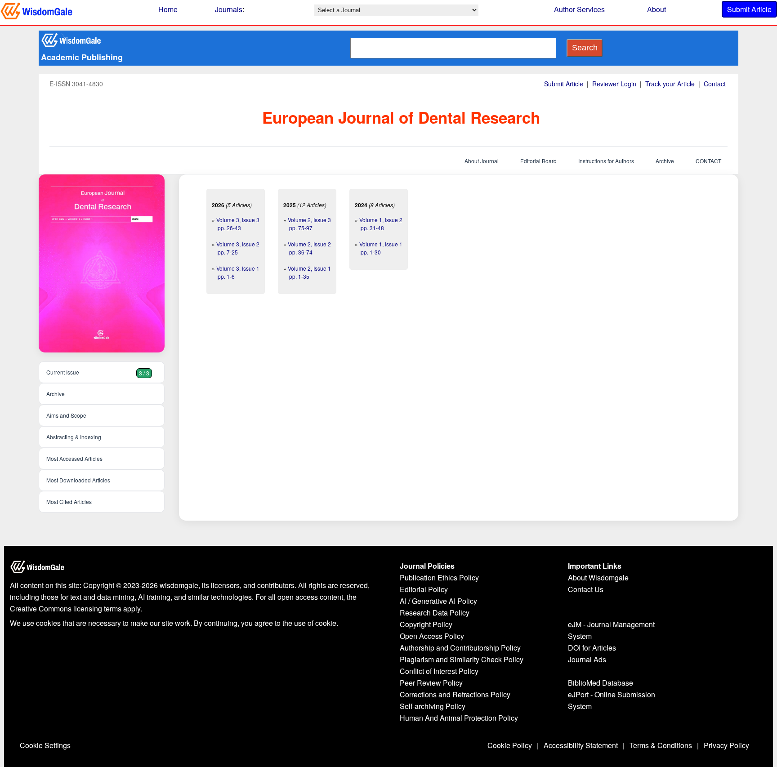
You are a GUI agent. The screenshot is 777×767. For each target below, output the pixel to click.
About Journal (481, 161)
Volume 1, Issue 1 (380, 244)
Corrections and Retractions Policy (455, 694)
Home (168, 9)
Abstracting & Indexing (73, 437)
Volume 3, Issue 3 (237, 219)
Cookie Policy (509, 745)
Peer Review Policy (431, 683)
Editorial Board (538, 161)
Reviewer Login (614, 83)
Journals (228, 9)
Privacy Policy (726, 745)
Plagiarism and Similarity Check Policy (461, 659)
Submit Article (749, 9)
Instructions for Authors (606, 161)
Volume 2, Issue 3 (309, 219)
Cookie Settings (45, 745)
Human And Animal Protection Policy (459, 718)
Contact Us (585, 589)
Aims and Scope (66, 415)
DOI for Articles (592, 647)
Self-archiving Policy (432, 706)
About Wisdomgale (598, 577)
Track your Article (670, 83)
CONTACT (708, 161)
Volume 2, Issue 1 (309, 268)
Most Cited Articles (69, 501)
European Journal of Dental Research (401, 117)
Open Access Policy (432, 636)
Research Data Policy (434, 612)
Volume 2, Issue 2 (309, 244)
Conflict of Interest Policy (439, 671)
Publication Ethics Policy (439, 577)
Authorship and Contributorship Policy (460, 647)
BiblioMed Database (600, 683)
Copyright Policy (426, 624)
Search (585, 47)
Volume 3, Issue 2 (237, 244)
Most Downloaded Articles (78, 480)
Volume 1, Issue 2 (380, 219)
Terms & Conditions (661, 745)
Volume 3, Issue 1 (237, 268)
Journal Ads (587, 659)
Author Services (579, 9)
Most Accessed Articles (74, 458)
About (656, 9)
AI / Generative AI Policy (438, 601)
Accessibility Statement (581, 745)
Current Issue (97, 372)
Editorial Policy (424, 589)
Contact (715, 83)
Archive (665, 161)
